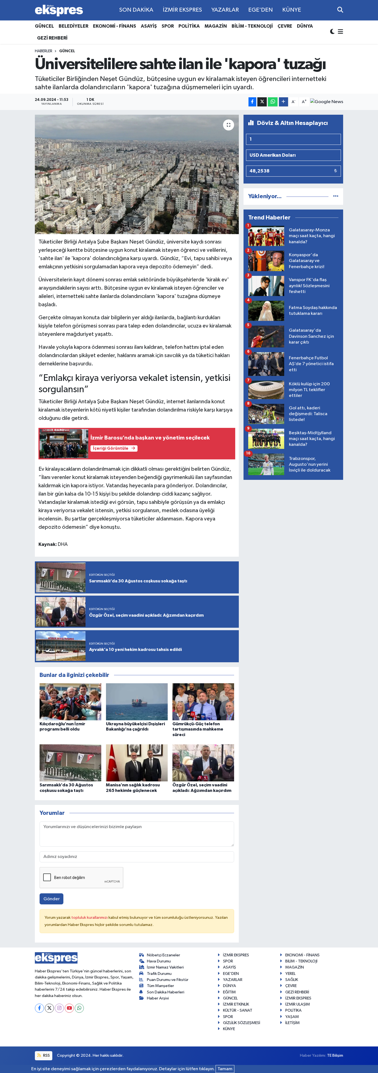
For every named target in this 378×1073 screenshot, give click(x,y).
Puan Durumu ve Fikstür (167, 980)
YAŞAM (292, 1017)
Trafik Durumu (159, 974)
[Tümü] (335, 196)
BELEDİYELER (73, 26)
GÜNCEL (44, 26)
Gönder (51, 899)
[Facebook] (39, 1008)
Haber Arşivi (158, 998)
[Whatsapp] (79, 1008)
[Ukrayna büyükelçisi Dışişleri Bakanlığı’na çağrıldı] (137, 701)
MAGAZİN (215, 26)
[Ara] (340, 10)
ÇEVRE (285, 26)
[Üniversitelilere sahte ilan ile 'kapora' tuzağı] (137, 174)
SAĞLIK (291, 980)
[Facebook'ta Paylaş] (252, 101)
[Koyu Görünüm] (333, 32)
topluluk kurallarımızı (89, 917)
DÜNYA (305, 26)
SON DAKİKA (136, 10)
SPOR (168, 26)
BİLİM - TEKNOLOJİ (252, 26)
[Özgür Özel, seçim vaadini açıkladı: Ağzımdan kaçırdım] (203, 762)
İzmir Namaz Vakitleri (165, 967)
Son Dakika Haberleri (165, 992)
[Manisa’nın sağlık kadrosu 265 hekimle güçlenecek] (137, 762)
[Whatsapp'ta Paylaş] (273, 101)
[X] (49, 1008)
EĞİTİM (229, 992)
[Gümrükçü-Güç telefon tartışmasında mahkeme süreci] (203, 701)
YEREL (290, 974)
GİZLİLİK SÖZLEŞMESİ (241, 1023)
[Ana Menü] (339, 32)
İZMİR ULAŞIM (297, 1004)
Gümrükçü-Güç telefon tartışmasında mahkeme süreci (197, 729)
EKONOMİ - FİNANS (114, 26)
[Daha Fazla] (283, 101)
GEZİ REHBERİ (52, 38)
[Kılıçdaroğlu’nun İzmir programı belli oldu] (70, 701)
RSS (46, 1055)
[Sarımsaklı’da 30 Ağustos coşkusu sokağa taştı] (70, 762)
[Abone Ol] (326, 102)
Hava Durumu (159, 961)
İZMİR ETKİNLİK (236, 1004)
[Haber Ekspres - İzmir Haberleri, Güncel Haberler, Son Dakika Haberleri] (59, 10)
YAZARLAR (225, 10)
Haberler (43, 51)
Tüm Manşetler (160, 986)
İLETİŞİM (292, 1023)
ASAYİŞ (149, 26)
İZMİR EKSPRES (182, 10)
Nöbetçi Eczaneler (163, 955)
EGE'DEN (260, 10)
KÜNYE (291, 10)
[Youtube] (69, 1008)
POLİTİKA (189, 26)
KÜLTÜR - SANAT (237, 1010)
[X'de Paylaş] (262, 101)
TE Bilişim (335, 1055)
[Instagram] (59, 1008)
